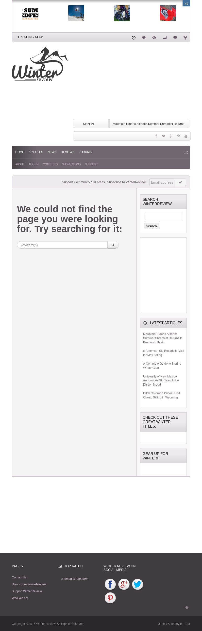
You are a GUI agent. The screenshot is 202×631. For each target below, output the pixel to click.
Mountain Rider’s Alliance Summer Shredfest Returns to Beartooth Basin (163, 338)
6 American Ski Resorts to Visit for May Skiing (163, 353)
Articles (36, 152)
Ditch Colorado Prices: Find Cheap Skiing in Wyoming (161, 395)
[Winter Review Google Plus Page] (123, 584)
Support (91, 164)
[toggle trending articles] (186, 3)
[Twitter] (163, 137)
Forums (85, 152)
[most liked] (144, 37)
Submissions (71, 164)
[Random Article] (186, 152)
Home (19, 152)
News (52, 152)
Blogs (33, 164)
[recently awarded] (185, 37)
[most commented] (175, 37)
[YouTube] (186, 137)
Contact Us (19, 577)
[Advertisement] (131, 81)
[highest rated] (164, 37)
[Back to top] (186, 607)
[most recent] (133, 37)
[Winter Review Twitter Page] (137, 584)
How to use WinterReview (29, 584)
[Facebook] (156, 137)
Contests (50, 164)
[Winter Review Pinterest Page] (110, 598)
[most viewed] (154, 37)
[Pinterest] (178, 137)
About (20, 164)
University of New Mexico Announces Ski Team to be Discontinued (161, 380)
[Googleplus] (171, 137)
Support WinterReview (27, 591)
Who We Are (20, 598)
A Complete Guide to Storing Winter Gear (162, 365)
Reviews (67, 152)
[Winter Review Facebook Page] (110, 584)
